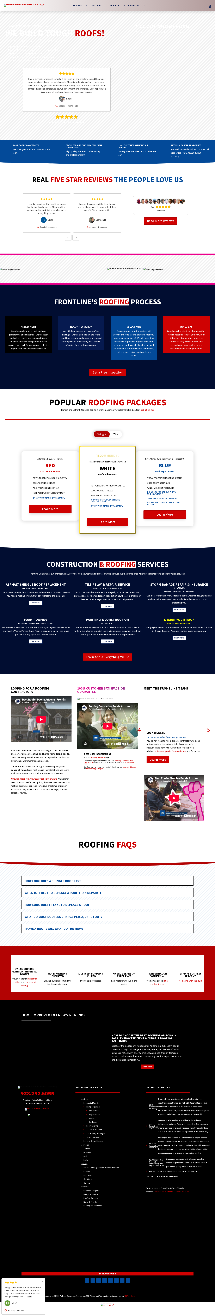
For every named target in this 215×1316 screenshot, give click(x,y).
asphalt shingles (129, 767)
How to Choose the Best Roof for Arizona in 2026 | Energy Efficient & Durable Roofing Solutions (144, 1038)
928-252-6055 (147, 409)
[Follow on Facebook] (87, 1280)
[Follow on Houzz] (128, 1280)
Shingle (101, 434)
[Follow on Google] (122, 1280)
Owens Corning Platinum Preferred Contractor (84, 146)
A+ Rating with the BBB (190, 980)
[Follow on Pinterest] (116, 1280)
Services (77, 6)
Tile (115, 434)
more (57, 213)
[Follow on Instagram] (93, 1280)
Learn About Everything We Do (107, 657)
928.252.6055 (37, 1093)
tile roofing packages (94, 769)
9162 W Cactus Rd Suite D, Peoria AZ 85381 (172, 1191)
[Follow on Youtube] (98, 1280)
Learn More (50, 509)
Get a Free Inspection (107, 372)
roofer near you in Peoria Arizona (170, 751)
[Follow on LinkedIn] (104, 1280)
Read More (147, 1067)
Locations (96, 6)
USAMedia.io (129, 1296)
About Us (114, 6)
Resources (133, 6)
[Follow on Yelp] (110, 1280)
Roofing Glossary (98, 757)
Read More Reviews (160, 221)
